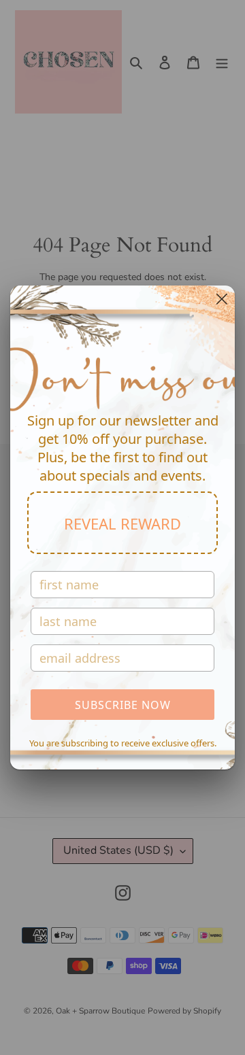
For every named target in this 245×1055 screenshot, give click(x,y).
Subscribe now (123, 704)
